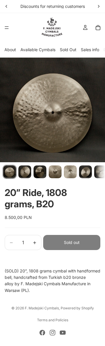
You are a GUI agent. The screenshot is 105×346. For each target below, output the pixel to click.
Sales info (90, 49)
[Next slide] (98, 6)
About (10, 49)
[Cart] (98, 27)
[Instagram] (52, 332)
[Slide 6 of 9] (85, 171)
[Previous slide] (6, 6)
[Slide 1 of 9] (9, 171)
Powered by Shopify (77, 308)
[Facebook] (42, 332)
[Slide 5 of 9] (70, 171)
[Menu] (6, 27)
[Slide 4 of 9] (55, 171)
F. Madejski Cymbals (42, 308)
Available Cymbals (37, 49)
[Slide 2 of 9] (24, 171)
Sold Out (68, 49)
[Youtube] (62, 332)
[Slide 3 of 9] (40, 171)
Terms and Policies (52, 320)
